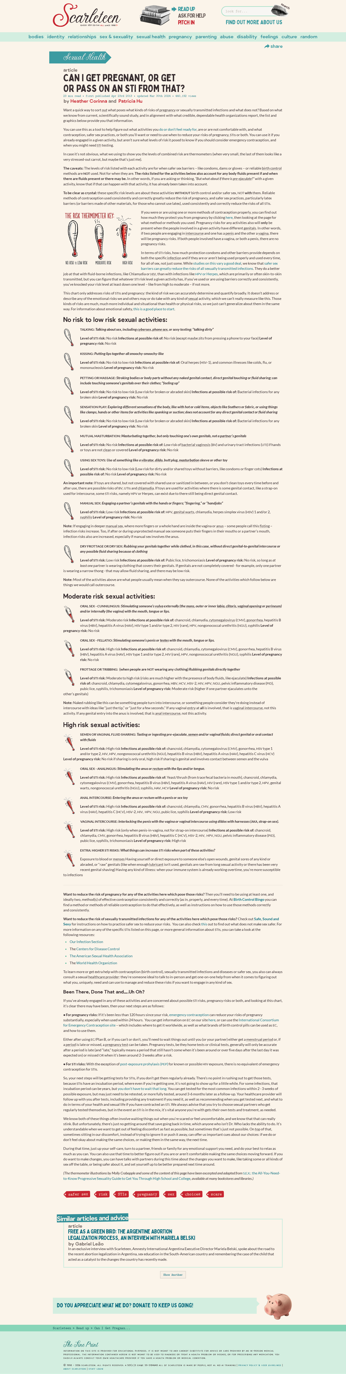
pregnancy (147, 1194)
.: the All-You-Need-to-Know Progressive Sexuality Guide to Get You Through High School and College (171, 1175)
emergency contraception (189, 1015)
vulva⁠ (159, 606)
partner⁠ (226, 436)
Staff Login (96, 1369)
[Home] (87, 15)
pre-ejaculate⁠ (242, 179)
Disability (247, 36)
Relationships (82, 36)
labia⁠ (220, 606)
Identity (56, 36)
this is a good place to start (153, 309)
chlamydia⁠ (146, 488)
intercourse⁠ (195, 233)
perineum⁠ (273, 606)
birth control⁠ (272, 168)
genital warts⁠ (184, 512)
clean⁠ (107, 450)
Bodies (36, 36)
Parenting (206, 36)
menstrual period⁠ (259, 1039)
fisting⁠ (265, 526)
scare (216, 1194)
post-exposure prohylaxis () (144, 1064)
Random (309, 36)
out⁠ (104, 110)
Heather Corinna (88, 101)
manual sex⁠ (114, 526)
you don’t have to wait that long (142, 1089)
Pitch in (186, 22)
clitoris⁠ (231, 606)
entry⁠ (191, 708)
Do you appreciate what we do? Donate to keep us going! (125, 1305)
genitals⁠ (250, 228)
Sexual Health (151, 36)
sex (171, 1194)
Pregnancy (180, 36)
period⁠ (71, 1045)
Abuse (226, 36)
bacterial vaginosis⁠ (195, 445)
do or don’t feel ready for (178, 129)
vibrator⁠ (147, 460)
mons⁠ (190, 606)
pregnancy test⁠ (116, 1045)
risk (103, 1194)
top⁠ (257, 1129)
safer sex (78, 1194)
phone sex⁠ (160, 329)
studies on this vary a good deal (217, 263)
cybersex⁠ (144, 329)
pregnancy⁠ (167, 110)
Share (277, 46)
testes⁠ (164, 640)
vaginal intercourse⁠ (248, 708)
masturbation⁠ (189, 460)
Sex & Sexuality (116, 36)
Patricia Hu (130, 101)
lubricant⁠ (156, 864)
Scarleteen (62, 1328)
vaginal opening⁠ (249, 606)
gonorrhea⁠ (254, 620)
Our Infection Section (86, 942)
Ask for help (191, 16)
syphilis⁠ (86, 517)
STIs (122, 1194)
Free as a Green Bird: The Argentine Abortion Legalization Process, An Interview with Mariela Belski (131, 1234)
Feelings (269, 36)
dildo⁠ (159, 460)
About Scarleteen (74, 1369)
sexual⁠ (193, 298)
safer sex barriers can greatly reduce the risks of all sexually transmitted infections (209, 266)
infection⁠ (174, 258)
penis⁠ (229, 233)
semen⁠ (193, 734)
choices (192, 1194)
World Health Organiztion (96, 963)
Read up (186, 9)
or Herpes (206, 274)
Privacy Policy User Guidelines (259, 1365)
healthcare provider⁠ (103, 977)
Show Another (173, 1274)
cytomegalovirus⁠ (222, 620)
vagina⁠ (263, 233)
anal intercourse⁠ (167, 713)
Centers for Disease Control (98, 949)
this (204, 924)
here (229, 217)
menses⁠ (119, 859)
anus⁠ (220, 526)
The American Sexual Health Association (101, 956)
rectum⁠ (158, 768)
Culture (289, 36)
